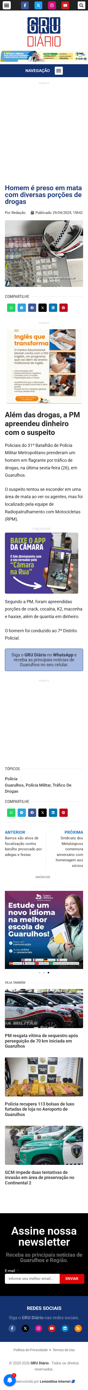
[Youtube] (65, 5)
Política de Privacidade (30, 1350)
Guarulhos (14, 785)
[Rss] (78, 1328)
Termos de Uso (64, 1350)
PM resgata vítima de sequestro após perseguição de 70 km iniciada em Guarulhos (41, 1041)
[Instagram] (52, 5)
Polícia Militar (38, 785)
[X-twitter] (38, 5)
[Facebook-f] (25, 5)
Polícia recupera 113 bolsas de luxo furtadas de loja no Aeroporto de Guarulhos (39, 1109)
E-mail (10, 1271)
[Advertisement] (44, 131)
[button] (7, 5)
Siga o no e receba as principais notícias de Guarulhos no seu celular (44, 659)
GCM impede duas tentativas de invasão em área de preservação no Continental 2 (39, 1177)
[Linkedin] (65, 1328)
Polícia (11, 778)
